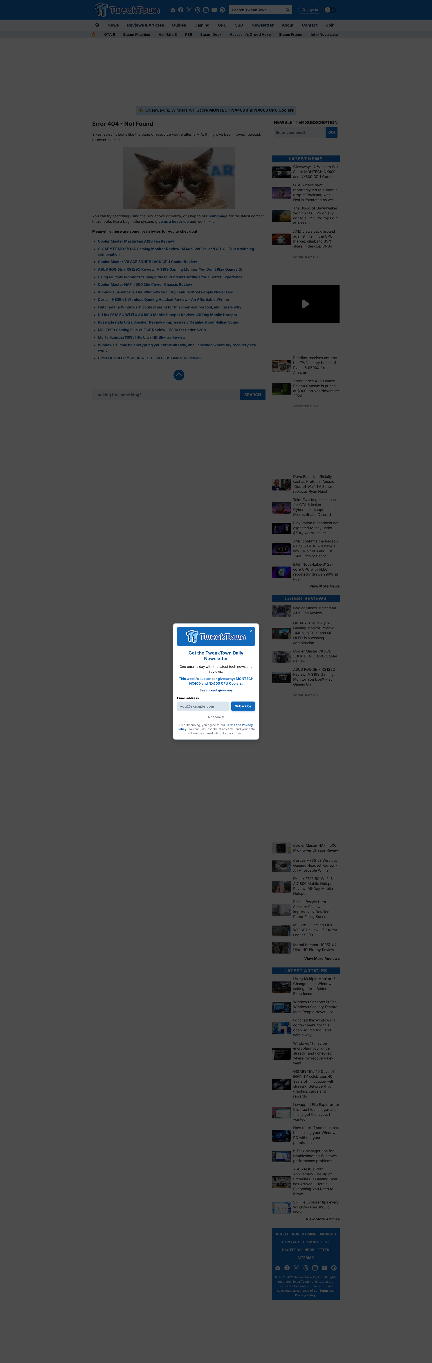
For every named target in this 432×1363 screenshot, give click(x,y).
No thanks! (216, 717)
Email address (188, 698)
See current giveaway (216, 690)
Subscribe (243, 706)
